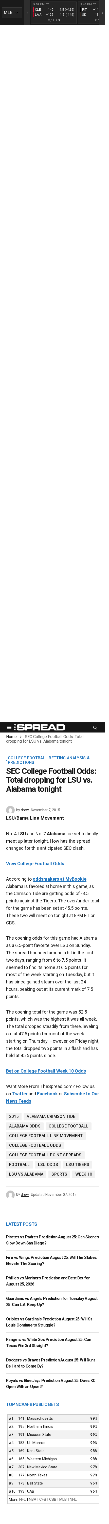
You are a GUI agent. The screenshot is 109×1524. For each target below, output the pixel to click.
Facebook (47, 1093)
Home (11, 736)
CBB (52, 1499)
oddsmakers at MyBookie (59, 879)
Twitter (20, 1093)
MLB (63, 1499)
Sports (59, 1174)
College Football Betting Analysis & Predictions (49, 760)
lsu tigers (77, 1164)
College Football (68, 1126)
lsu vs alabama (26, 1174)
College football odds (35, 1145)
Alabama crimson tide (51, 1116)
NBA (32, 1499)
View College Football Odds (35, 863)
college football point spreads (45, 1155)
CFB (42, 1499)
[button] (9, 727)
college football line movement (46, 1135)
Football (19, 1164)
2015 (14, 1116)
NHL (73, 1499)
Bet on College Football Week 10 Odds (46, 1071)
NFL (22, 1499)
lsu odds (48, 1164)
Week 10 (83, 1174)
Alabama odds (25, 1126)
